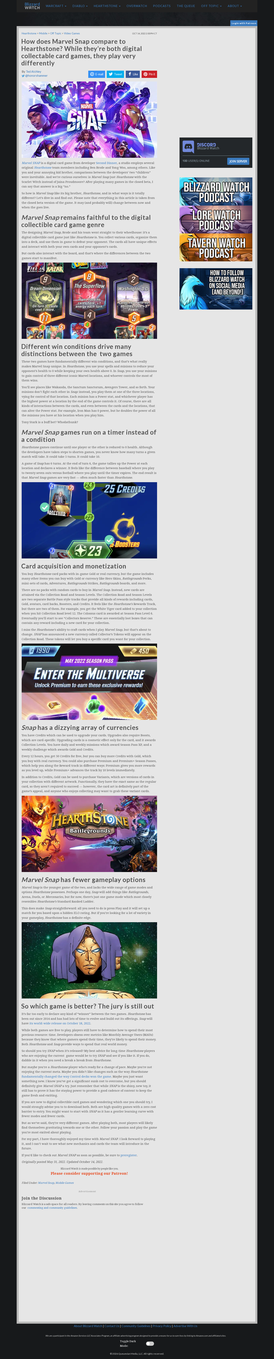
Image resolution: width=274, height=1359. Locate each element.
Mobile (43, 33)
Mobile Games (64, 1182)
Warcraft (55, 6)
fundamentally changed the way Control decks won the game (66, 1076)
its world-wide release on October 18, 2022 (59, 1023)
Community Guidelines (136, 1326)
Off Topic (210, 6)
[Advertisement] (217, 56)
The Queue (186, 6)
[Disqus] (89, 1268)
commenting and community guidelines (52, 1207)
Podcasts (162, 6)
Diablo (79, 6)
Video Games (72, 33)
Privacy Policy (162, 1326)
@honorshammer (36, 75)
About (234, 6)
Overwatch (137, 6)
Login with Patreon (244, 23)
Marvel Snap (46, 1182)
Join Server (238, 161)
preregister (129, 1155)
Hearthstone (106, 6)
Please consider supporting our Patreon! (89, 1173)
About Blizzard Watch (88, 1326)
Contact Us (112, 1326)
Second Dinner (106, 163)
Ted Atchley (33, 71)
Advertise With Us (185, 1326)
